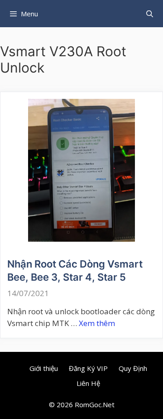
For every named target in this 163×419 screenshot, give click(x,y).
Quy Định (133, 368)
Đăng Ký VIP (88, 368)
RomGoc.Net (95, 404)
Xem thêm (97, 323)
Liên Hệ (88, 383)
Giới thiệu (43, 368)
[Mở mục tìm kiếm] (149, 13)
